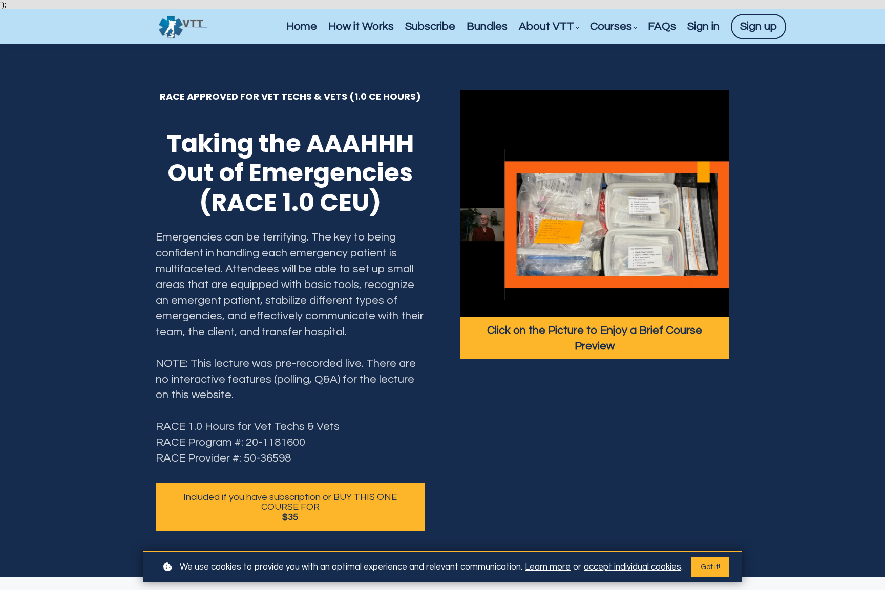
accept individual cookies (632, 567)
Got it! (710, 567)
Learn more (548, 567)
